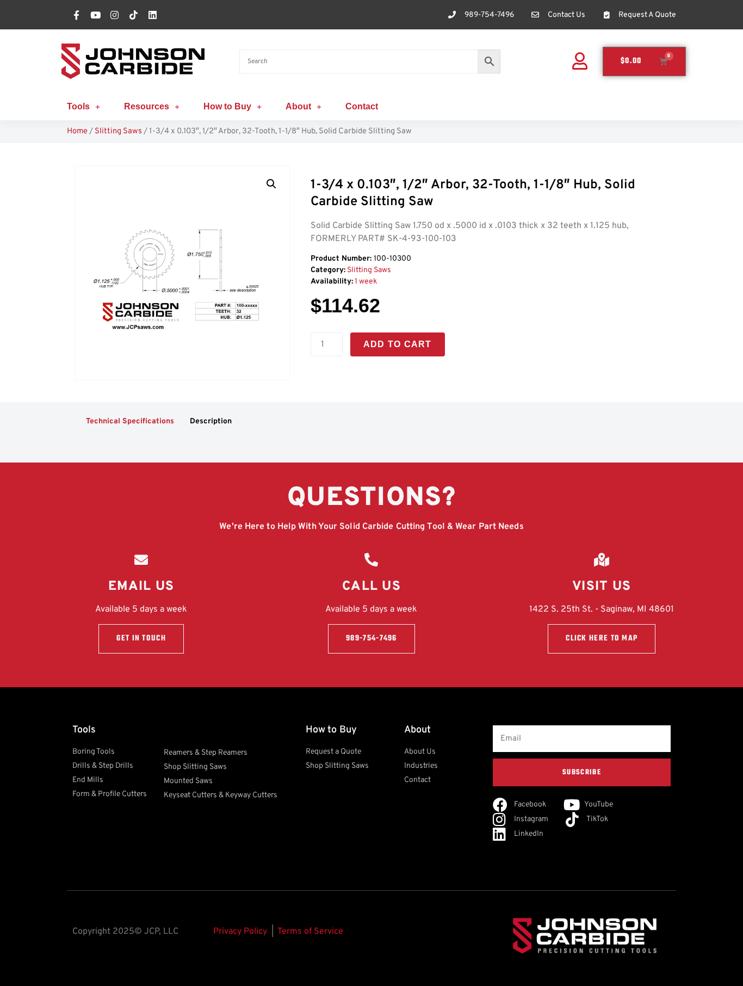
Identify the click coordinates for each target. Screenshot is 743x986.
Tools (78, 106)
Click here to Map (601, 638)
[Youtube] (95, 14)
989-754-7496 (371, 638)
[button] (271, 184)
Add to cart (397, 344)
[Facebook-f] (76, 14)
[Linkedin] (152, 14)
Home (77, 131)
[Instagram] (114, 14)
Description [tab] (211, 421)
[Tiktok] (133, 14)
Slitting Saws (118, 131)
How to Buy (227, 106)
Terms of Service (310, 931)
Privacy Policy (240, 931)
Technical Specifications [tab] (130, 421)
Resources (146, 106)
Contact (361, 106)
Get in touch (141, 638)
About (298, 106)
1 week (366, 281)
